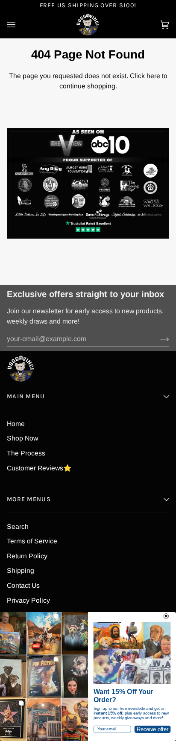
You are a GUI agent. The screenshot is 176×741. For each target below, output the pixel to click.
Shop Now (22, 438)
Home (16, 423)
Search (18, 526)
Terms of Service (32, 541)
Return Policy (27, 556)
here (153, 75)
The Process (26, 453)
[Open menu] (19, 24)
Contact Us (23, 585)
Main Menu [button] (26, 396)
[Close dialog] (166, 616)
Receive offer (152, 729)
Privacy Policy (28, 600)
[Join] (158, 339)
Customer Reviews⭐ (39, 468)
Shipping (20, 570)
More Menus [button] (29, 499)
